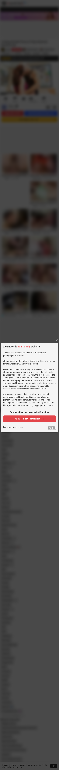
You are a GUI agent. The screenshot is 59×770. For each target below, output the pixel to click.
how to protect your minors (13, 427)
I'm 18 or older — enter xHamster (29, 419)
